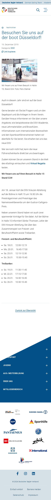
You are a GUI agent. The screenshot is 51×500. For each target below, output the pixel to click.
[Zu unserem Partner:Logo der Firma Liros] (38, 431)
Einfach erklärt (16, 489)
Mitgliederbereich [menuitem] (12, 389)
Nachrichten (11, 27)
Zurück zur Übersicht (25, 310)
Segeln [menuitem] (6, 349)
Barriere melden (34, 489)
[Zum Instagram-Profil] (25, 474)
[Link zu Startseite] (3, 27)
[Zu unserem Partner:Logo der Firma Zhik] (38, 441)
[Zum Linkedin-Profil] (33, 474)
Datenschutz (18, 495)
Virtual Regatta (37, 163)
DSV (13, 48)
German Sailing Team (33, 3)
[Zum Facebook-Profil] (17, 474)
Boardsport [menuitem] (9, 357)
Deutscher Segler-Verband (12, 3)
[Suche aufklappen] (38, 10)
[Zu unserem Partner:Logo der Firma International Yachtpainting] (38, 450)
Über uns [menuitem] (8, 381)
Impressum (33, 495)
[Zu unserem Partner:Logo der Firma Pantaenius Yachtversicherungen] (13, 431)
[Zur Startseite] (10, 10)
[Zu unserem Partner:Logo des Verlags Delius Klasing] (13, 441)
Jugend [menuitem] (7, 365)
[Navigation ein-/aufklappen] (45, 10)
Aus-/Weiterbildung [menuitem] (13, 373)
